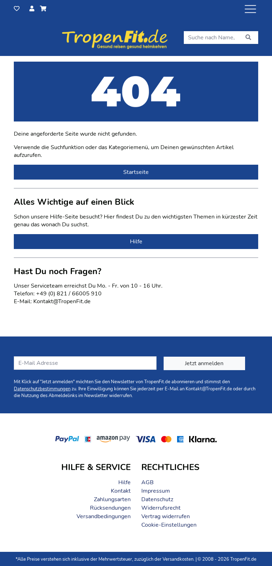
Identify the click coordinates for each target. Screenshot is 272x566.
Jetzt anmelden (204, 363)
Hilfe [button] (136, 241)
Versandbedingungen (103, 516)
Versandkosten (178, 559)
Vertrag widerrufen (165, 516)
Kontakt (121, 491)
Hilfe (124, 482)
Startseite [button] (136, 172)
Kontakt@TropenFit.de (209, 389)
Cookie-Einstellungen (169, 525)
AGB (147, 482)
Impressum (155, 491)
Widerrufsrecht (161, 508)
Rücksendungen (110, 508)
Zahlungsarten (112, 499)
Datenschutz (157, 499)
